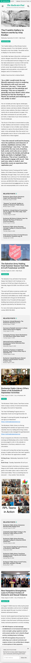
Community (5, 274)
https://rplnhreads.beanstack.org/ (10, 421)
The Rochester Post (15, 5)
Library (4, 399)
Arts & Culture (6, 41)
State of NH (5, 601)
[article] (15, 198)
